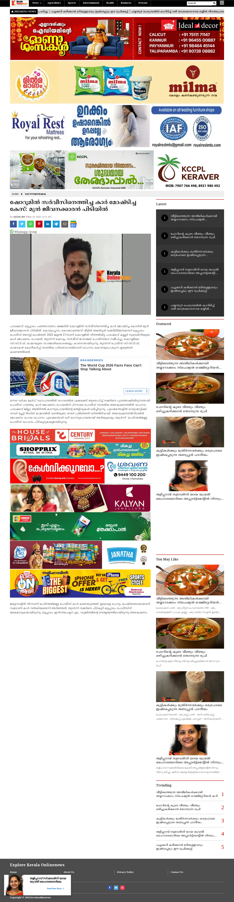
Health (110, 3)
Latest (161, 204)
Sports (72, 3)
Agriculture (54, 3)
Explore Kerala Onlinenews (37, 865)
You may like (167, 560)
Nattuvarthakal (35, 194)
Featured (163, 324)
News (35, 3)
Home (15, 194)
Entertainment (91, 3)
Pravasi (142, 3)
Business (126, 3)
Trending (163, 786)
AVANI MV (19, 217)
